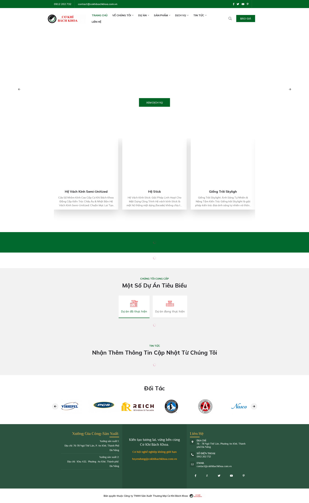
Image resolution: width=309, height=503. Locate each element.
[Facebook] (233, 4)
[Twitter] (238, 4)
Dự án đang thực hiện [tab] (170, 311)
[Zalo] (207, 475)
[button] (290, 89)
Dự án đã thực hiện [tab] (134, 311)
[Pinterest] (247, 4)
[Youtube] (243, 4)
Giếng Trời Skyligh (223, 191)
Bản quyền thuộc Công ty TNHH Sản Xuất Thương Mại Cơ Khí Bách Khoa (146, 495)
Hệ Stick (154, 191)
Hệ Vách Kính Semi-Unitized (86, 191)
